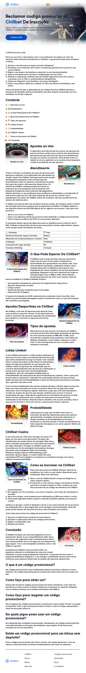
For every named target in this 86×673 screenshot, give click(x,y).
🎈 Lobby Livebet (15, 125)
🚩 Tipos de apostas (17, 121)
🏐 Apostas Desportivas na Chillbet (23, 117)
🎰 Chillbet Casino (16, 132)
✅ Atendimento (15, 109)
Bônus (27, 662)
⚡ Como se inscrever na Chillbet (22, 136)
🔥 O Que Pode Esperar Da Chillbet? (24, 113)
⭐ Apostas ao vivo (16, 105)
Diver (56, 662)
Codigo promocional (63, 654)
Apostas (28, 666)
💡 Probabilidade (15, 129)
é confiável (59, 666)
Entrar (27, 658)
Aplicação (58, 658)
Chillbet (28, 654)
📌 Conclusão (14, 140)
